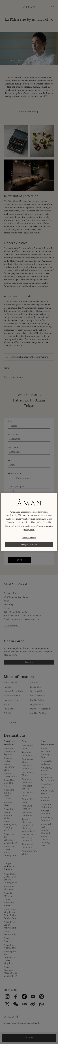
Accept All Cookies (29, 544)
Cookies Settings (29, 537)
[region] (28, 522)
